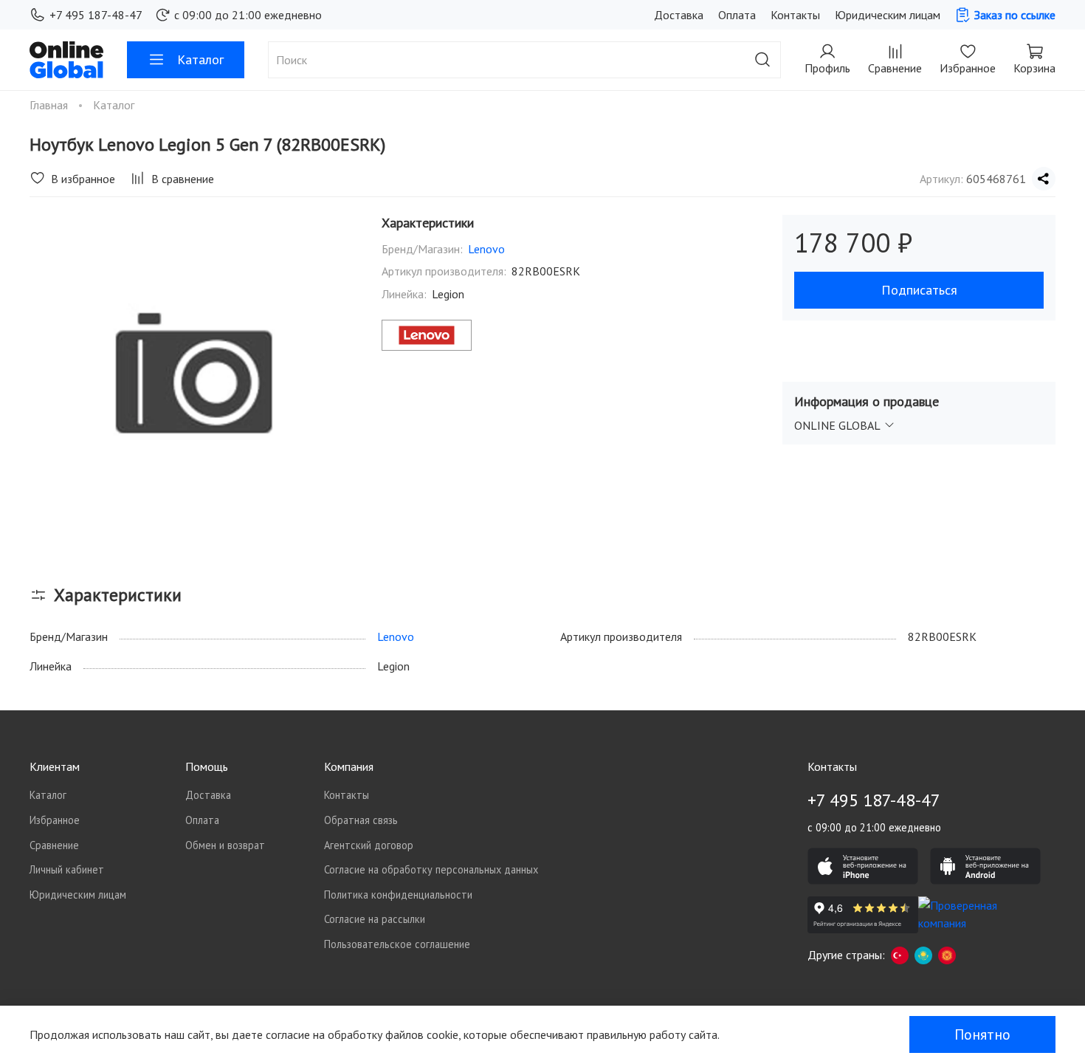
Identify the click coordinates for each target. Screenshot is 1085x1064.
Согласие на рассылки (374, 919)
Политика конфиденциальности (398, 895)
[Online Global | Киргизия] (947, 954)
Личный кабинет (67, 869)
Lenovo (486, 248)
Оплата (737, 14)
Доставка (678, 14)
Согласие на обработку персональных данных (431, 869)
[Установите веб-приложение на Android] (985, 866)
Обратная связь (361, 820)
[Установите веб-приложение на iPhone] (862, 866)
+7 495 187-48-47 (95, 14)
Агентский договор (368, 845)
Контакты (795, 14)
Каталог (200, 59)
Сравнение (54, 845)
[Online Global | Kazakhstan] (923, 954)
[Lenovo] (427, 335)
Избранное (55, 820)
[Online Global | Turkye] (900, 954)
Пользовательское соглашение (397, 944)
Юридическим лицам (887, 14)
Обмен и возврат (225, 845)
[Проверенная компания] (973, 914)
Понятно (982, 1034)
